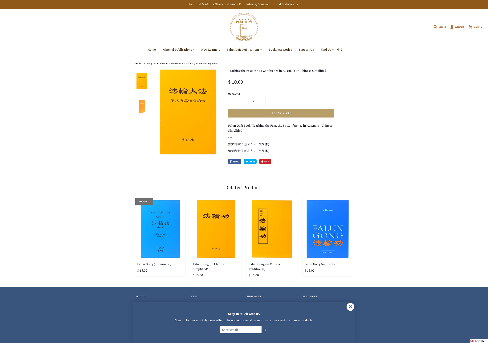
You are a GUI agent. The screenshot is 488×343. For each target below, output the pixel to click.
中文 (340, 49)
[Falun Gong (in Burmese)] (160, 229)
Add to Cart (281, 113)
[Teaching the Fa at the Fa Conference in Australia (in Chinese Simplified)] (141, 81)
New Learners (210, 49)
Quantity (234, 93)
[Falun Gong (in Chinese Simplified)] (216, 229)
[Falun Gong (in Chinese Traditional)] (272, 229)
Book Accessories (280, 49)
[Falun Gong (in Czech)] (327, 229)
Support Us (306, 49)
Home (152, 49)
